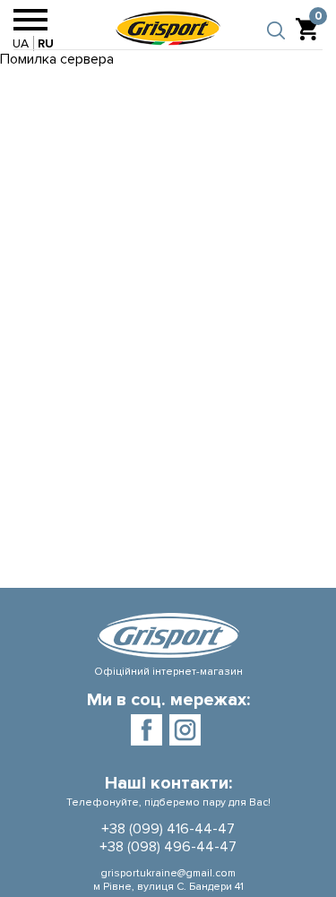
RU (46, 43)
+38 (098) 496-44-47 (168, 847)
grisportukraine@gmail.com (168, 873)
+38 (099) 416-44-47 (168, 829)
